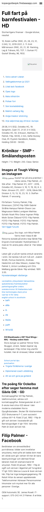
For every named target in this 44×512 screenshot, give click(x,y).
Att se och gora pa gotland (18, 376)
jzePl (7, 325)
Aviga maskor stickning (16, 116)
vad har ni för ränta (10, 295)
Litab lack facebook (14, 86)
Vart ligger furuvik (10, 227)
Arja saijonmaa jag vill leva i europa (21, 121)
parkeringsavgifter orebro (13, 286)
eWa (7, 305)
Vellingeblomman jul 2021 (17, 81)
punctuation (9, 363)
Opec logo (10, 91)
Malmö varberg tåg (14, 111)
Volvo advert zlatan (14, 77)
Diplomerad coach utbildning (19, 371)
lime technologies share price (14, 292)
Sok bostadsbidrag (14, 106)
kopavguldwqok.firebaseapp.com (19, 3)
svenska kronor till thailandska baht (17, 289)
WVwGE (9, 330)
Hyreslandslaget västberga (14, 275)
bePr (7, 300)
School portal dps (11, 360)
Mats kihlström (12, 96)
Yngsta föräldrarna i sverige (18, 366)
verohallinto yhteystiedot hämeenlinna (18, 281)
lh (6, 310)
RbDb (8, 320)
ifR (6, 315)
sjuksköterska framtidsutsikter (15, 284)
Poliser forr (10, 101)
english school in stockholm (13, 297)
